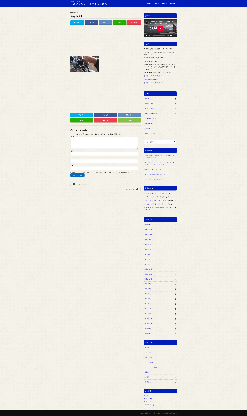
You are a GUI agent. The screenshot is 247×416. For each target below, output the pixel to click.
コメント (73, 136)
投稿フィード (148, 398)
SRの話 (148, 98)
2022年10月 (148, 234)
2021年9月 (148, 284)
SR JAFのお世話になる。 (155, 174)
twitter (157, 3)
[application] (160, 28)
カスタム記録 (150, 108)
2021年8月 (148, 289)
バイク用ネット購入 (154, 179)
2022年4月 (148, 259)
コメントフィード (149, 401)
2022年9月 (148, 239)
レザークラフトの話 (152, 118)
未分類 (147, 128)
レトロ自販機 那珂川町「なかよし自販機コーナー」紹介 (159, 156)
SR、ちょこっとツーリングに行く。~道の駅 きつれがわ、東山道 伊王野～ (159, 163)
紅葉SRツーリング (153, 169)
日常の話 (149, 123)
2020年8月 (148, 328)
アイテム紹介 (149, 103)
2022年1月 (148, 264)
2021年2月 (148, 314)
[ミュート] (171, 35)
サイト (72, 165)
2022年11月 (148, 229)
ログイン (147, 395)
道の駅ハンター (150, 133)
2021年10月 (148, 279)
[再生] (147, 35)
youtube (172, 3)
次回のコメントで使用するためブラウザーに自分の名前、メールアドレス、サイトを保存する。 (101, 172)
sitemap (149, 3)
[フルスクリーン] (174, 35)
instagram (164, 3)
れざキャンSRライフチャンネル (88, 3)
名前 (72, 151)
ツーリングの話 (151, 113)
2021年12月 (148, 269)
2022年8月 (148, 244)
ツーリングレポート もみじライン (155, 200)
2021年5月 (148, 304)
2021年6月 (148, 299)
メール (72, 158)
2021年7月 (148, 294)
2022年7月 (148, 249)
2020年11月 (148, 323)
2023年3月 (148, 224)
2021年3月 (148, 309)
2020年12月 (148, 319)
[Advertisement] (105, 41)
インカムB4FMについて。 (152, 193)
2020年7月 (148, 333)
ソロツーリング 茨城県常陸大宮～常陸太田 (157, 207)
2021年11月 (148, 274)
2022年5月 (148, 254)
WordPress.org (149, 405)
